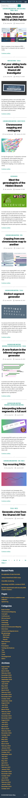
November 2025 (6, 677)
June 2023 (4, 724)
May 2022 (4, 739)
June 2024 (4, 707)
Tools (19, 60)
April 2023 (4, 726)
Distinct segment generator (14, 295)
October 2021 (5, 752)
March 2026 (5, 671)
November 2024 (6, 696)
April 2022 (4, 741)
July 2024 (4, 705)
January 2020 (5, 784)
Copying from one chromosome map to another (14, 241)
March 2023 (5, 728)
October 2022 (5, 735)
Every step (4, 620)
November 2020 (6, 773)
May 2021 (4, 761)
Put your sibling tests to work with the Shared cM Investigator (14, 68)
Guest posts (21, 121)
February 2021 (5, 767)
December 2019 (6, 786)
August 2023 (5, 720)
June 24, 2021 (20, 468)
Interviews (14, 176)
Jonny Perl (9, 23)
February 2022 (6, 746)
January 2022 (5, 748)
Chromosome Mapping (9, 8)
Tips (21, 235)
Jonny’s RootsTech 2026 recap (11, 577)
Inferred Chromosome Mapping (11, 346)
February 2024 (6, 711)
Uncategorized (6, 656)
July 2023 (4, 722)
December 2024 (6, 694)
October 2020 (5, 776)
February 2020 (6, 782)
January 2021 (5, 769)
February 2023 (6, 731)
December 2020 (6, 771)
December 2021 (6, 750)
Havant (5, 639)
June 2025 (4, 683)
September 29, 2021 (20, 300)
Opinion (3, 643)
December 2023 (6, 716)
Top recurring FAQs (14, 464)
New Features (21, 8)
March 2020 (5, 780)
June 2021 (4, 758)
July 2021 (4, 756)
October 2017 (5, 788)
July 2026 (4, 669)
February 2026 (6, 673)
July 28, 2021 (20, 415)
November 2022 (6, 733)
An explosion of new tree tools (10, 574)
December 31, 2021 (20, 189)
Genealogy (4, 622)
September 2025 (6, 679)
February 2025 (6, 692)
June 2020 (4, 778)
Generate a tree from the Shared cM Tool (14, 513)
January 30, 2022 (20, 134)
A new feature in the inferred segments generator (14, 352)
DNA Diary (6, 637)
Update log (4, 601)
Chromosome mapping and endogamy (14, 127)
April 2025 (4, 688)
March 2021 (5, 765)
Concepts (4, 614)
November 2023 (6, 718)
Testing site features (7, 648)
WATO (16, 10)
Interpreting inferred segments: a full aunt (14, 410)
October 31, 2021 (20, 248)
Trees (12, 10)
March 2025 (5, 690)
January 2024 (5, 713)
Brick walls (6, 635)
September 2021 (6, 754)
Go (19, 5)
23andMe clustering (7, 581)
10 (25, 560)
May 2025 (4, 686)
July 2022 (4, 737)
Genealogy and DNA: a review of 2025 (13, 584)
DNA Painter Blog (11, 1)
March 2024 (5, 709)
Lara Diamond (9, 134)
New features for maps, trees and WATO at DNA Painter (14, 16)
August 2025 (5, 681)
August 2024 (5, 703)
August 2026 (5, 666)
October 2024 (5, 698)
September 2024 (6, 701)
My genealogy (5, 633)
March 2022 (5, 743)
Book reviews (5, 609)
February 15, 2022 (20, 76)
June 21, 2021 (20, 518)
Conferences (5, 616)
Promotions (5, 646)
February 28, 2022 (20, 23)
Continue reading (5, 53)
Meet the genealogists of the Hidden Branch (14, 182)
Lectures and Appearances (9, 631)
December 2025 (6, 675)
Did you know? (5, 618)
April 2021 (4, 763)
